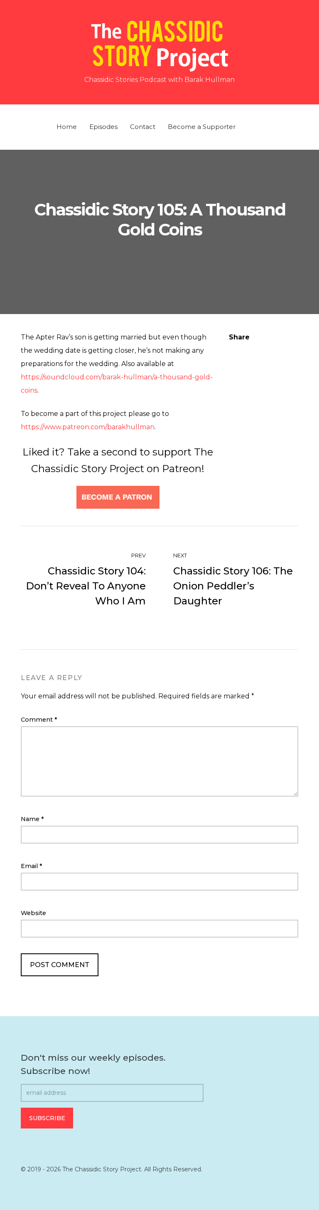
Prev (138, 555)
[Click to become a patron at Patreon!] (118, 497)
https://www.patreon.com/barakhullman (88, 427)
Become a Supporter (202, 127)
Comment (39, 719)
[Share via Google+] (283, 350)
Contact (142, 127)
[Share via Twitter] (249, 350)
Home (66, 127)
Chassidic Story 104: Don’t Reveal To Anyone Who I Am (86, 586)
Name (32, 819)
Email (31, 866)
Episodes (103, 127)
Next (180, 555)
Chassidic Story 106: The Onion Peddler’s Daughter (233, 586)
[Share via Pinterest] (266, 350)
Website (33, 913)
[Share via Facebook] (232, 350)
